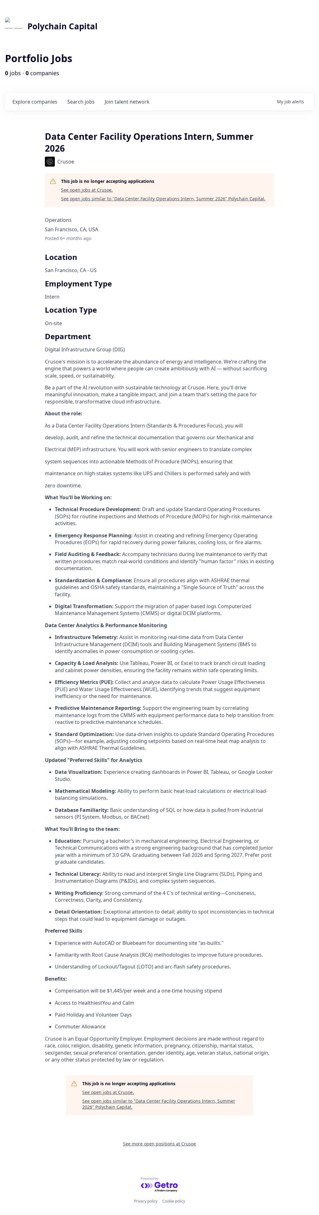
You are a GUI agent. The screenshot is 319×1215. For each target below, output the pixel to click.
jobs (81, 101)
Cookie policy (173, 1201)
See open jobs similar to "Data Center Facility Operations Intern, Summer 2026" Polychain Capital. (163, 199)
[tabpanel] (159, 710)
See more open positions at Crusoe (159, 1144)
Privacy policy (145, 1201)
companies (34, 101)
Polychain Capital (62, 26)
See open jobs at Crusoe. (87, 190)
